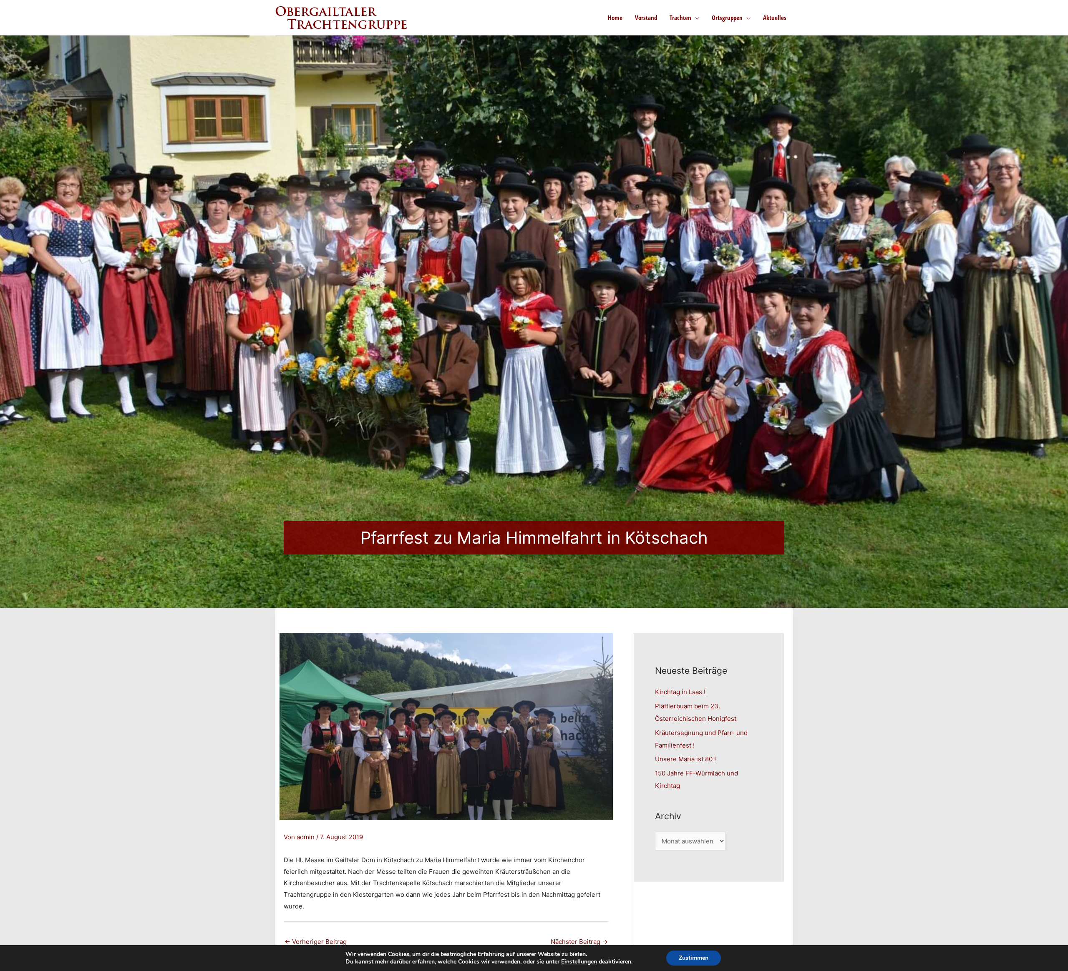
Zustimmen (693, 958)
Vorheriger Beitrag (316, 942)
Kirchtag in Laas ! (680, 692)
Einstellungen (579, 962)
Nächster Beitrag (579, 942)
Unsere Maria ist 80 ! (685, 759)
